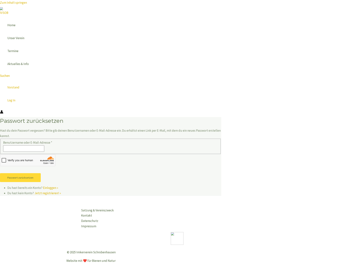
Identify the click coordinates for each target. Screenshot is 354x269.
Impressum (88, 226)
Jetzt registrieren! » (47, 193)
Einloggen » (50, 188)
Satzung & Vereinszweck (97, 210)
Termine (12, 51)
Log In (11, 100)
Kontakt (86, 215)
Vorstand (13, 87)
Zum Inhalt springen (13, 3)
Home (11, 25)
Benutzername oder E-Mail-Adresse (27, 143)
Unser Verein (15, 38)
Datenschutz (89, 221)
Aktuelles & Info (18, 64)
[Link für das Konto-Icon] (1, 112)
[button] (5, 75)
